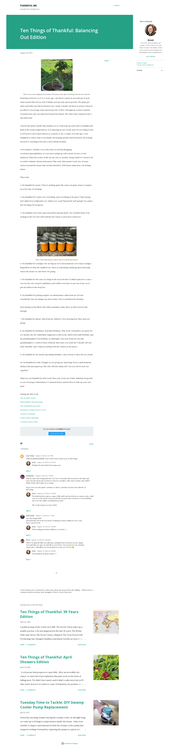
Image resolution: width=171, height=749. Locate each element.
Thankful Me (28, 5)
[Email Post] (21, 444)
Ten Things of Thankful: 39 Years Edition (49, 614)
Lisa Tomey (30, 456)
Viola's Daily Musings (29, 418)
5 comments (31, 645)
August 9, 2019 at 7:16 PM (44, 476)
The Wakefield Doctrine (30, 406)
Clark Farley (30, 516)
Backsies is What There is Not (33, 410)
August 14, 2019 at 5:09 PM (46, 551)
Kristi (34, 462)
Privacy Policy (142, 63)
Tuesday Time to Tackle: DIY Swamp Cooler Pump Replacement (52, 705)
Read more (82, 645)
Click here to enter (56, 433)
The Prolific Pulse (27, 398)
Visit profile (150, 56)
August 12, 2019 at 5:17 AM (45, 516)
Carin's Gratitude (27, 414)
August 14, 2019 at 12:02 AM (41, 540)
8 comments (31, 690)
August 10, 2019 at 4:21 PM (46, 462)
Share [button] (106, 61)
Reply (28, 471)
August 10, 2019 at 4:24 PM (46, 493)
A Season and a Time (29, 422)
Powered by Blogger (71, 743)
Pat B (28, 540)
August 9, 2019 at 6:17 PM (44, 456)
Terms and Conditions (145, 65)
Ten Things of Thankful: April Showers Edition (46, 659)
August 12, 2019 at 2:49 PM (46, 527)
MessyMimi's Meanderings (31, 402)
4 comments (31, 735)
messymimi (30, 476)
